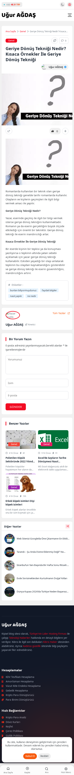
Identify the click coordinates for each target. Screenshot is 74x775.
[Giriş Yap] (69, 4)
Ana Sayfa (11, 31)
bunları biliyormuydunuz (23, 290)
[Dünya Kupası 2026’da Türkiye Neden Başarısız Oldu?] (37, 592)
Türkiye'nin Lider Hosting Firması (47, 633)
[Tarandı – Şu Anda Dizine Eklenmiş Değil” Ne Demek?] (37, 552)
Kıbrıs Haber (50, 642)
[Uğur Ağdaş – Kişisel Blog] (37, 625)
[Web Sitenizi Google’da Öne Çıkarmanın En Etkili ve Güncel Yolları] (37, 539)
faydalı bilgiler (49, 290)
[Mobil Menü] (69, 15)
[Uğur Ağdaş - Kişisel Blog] (19, 15)
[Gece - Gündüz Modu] (62, 6)
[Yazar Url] (44, 67)
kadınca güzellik (32, 646)
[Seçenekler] (65, 131)
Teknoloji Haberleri (19, 637)
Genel (23, 31)
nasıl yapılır (16, 296)
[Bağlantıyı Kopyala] (54, 40)
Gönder (16, 407)
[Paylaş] (9, 131)
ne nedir (31, 296)
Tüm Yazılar (59, 313)
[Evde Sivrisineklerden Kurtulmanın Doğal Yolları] (37, 579)
